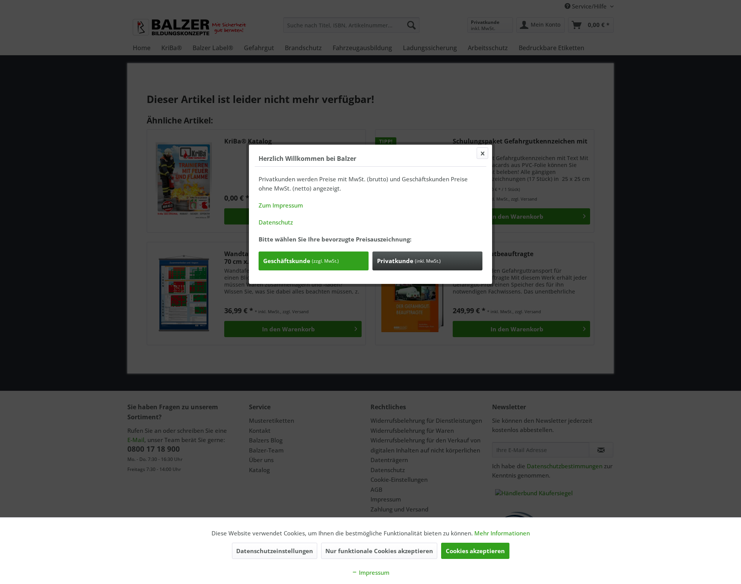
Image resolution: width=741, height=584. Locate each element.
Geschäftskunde (301, 261)
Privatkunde (409, 261)
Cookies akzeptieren (475, 551)
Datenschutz (276, 222)
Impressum (373, 572)
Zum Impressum (281, 205)
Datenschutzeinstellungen (274, 551)
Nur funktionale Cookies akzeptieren (379, 551)
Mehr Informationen (502, 533)
